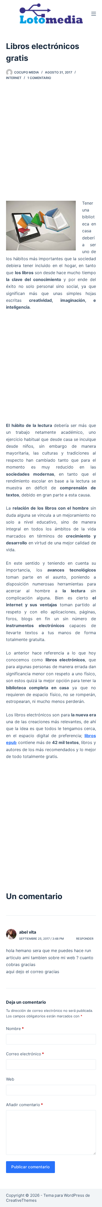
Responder (84, 938)
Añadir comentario (24, 1104)
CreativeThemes (21, 1200)
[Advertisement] (51, 142)
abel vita (27, 932)
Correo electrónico (25, 1053)
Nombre (15, 1028)
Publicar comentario (30, 1166)
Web (10, 1079)
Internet (13, 78)
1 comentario (39, 78)
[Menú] (93, 13)
